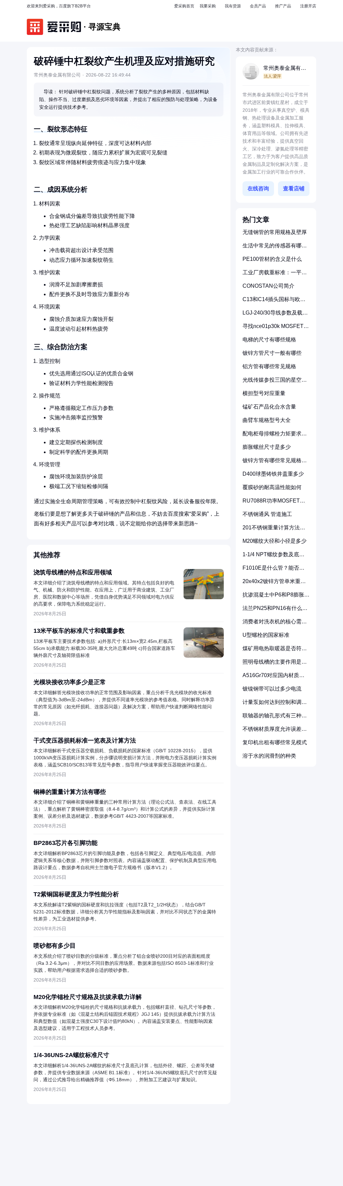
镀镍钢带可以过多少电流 (272, 689)
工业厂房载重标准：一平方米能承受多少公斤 (275, 275)
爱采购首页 (184, 6)
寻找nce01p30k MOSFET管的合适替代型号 (276, 328)
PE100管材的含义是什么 (272, 259)
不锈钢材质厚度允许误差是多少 (275, 731)
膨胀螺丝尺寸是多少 (267, 447)
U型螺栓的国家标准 (266, 635)
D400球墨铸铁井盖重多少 (273, 474)
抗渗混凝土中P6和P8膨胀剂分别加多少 (276, 597)
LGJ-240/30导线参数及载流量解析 (275, 315)
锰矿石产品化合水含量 (269, 407)
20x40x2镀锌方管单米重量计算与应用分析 (274, 583)
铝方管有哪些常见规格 (269, 366)
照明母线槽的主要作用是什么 (275, 664)
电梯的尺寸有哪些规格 (269, 339)
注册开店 (308, 6)
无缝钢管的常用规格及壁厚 (275, 232)
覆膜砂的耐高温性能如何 (272, 487)
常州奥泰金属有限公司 (284, 68)
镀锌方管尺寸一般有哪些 (272, 353)
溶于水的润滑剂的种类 (269, 756)
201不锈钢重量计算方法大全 (274, 530)
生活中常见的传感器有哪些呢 (275, 248)
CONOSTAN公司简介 (268, 286)
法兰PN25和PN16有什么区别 (275, 610)
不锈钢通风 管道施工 (267, 514)
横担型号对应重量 (264, 393)
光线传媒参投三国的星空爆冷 (275, 382)
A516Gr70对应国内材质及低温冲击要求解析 (273, 677)
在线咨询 (258, 188)
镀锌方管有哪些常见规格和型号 (275, 463)
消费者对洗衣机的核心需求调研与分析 (275, 624)
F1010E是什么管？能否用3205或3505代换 (273, 570)
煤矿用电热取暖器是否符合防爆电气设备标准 (275, 651)
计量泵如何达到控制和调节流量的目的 (275, 704)
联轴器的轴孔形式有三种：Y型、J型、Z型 (275, 718)
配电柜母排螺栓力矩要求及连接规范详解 (275, 436)
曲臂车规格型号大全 (267, 420)
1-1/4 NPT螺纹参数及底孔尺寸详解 (273, 557)
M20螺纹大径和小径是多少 (274, 541)
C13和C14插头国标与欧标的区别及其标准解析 (274, 301)
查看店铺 (293, 188)
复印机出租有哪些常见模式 (275, 742)
